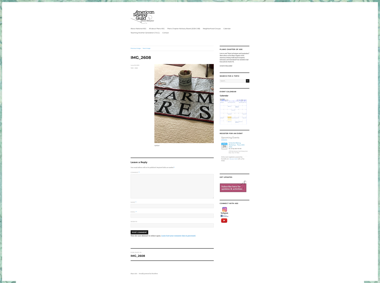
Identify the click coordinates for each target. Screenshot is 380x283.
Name (133, 202)
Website (134, 221)
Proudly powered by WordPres (148, 274)
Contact (165, 33)
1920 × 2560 (134, 68)
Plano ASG (134, 274)
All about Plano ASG (157, 29)
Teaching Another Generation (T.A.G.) (145, 33)
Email (134, 212)
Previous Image (136, 48)
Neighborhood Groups (212, 29)
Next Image (146, 48)
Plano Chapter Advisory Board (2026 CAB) (183, 29)
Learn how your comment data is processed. (178, 236)
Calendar (227, 29)
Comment (135, 172)
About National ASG (138, 29)
